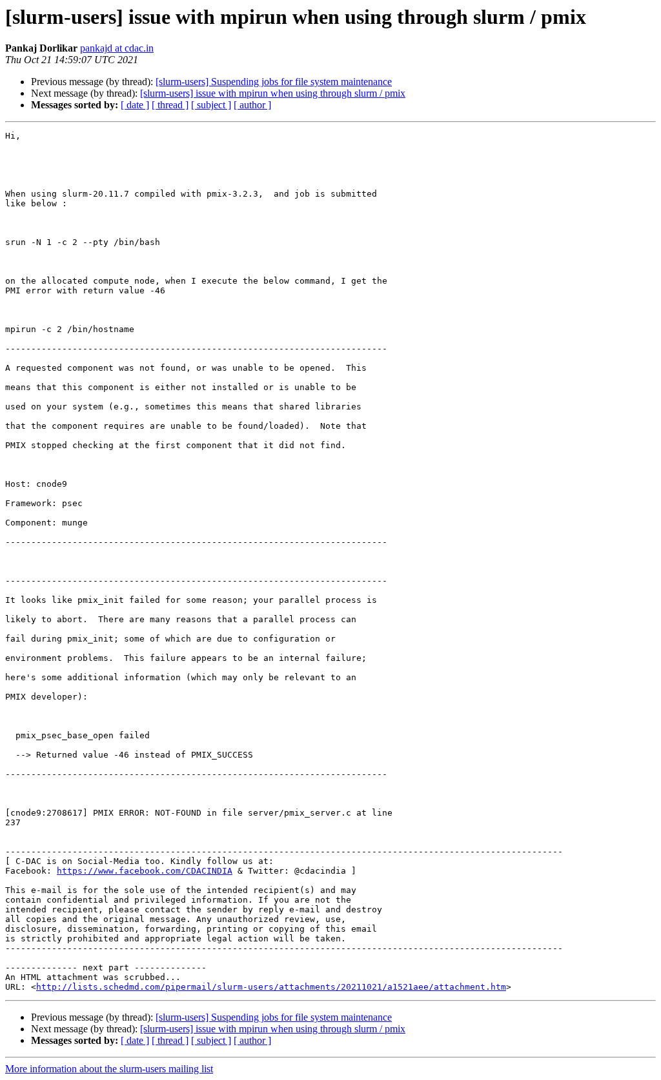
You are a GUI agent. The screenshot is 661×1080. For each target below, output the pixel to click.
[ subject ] (211, 104)
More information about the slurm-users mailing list (109, 1068)
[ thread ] (170, 104)
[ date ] (135, 104)
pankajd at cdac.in (117, 48)
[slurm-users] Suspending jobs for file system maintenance (274, 81)
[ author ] (252, 104)
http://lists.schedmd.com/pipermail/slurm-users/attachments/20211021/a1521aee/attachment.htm (271, 987)
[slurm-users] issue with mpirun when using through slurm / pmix (272, 93)
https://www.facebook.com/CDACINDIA (144, 871)
